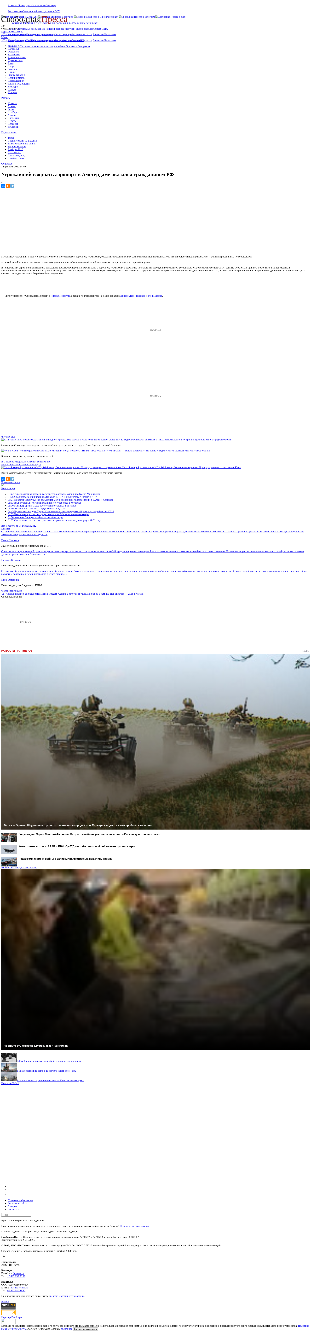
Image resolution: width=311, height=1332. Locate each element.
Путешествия (15, 60)
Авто (10, 63)
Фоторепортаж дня (11, 590)
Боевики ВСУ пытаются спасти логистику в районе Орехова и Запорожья (49, 46)
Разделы (5, 98)
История (12, 92)
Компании (13, 126)
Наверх (5, 1301)
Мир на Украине (17, 146)
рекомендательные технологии (67, 1296)
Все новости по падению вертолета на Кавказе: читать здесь (50, 1080)
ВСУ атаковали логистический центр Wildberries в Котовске (44, 502)
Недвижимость (16, 77)
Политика (13, 48)
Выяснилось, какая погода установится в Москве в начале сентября (48, 514)
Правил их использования (134, 1226)
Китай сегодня (16, 158)
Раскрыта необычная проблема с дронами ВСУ (34, 11)
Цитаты (12, 121)
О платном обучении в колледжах (20, 571)
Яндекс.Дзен (127, 295)
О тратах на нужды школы (16, 551)
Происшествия (16, 80)
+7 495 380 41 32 (16, 1290)
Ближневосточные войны (22, 143)
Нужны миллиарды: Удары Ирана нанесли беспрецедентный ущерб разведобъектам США (58, 28)
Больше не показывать (85, 1329)
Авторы (12, 115)
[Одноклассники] (8, 186)
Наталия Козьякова (11, 560)
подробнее (66, 1328)
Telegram (140, 295)
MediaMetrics (155, 295)
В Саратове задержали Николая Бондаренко (25, 461)
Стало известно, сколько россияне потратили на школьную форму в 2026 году (54, 520)
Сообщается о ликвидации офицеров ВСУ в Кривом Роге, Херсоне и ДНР (52, 496)
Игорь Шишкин (10, 540)
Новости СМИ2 (10, 1083)
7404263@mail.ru (18, 1287)
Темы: (11, 137)
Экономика (14, 54)
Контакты (13, 1209)
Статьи (12, 106)
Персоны (13, 123)
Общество (13, 51)
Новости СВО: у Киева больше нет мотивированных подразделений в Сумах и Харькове (60, 499)
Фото (11, 109)
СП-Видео (13, 112)
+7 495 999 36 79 (16, 1276)
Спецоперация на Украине (22, 140)
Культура (13, 86)
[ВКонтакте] (3, 186)
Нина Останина (10, 579)
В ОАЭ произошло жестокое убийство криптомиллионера (49, 1061)
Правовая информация (20, 1200)
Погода (12, 89)
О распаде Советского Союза (17, 531)
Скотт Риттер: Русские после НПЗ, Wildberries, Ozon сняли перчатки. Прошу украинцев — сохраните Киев (181, 467)
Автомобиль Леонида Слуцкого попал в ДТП (36, 508)
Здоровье (13, 69)
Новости (12, 103)
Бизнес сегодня (16, 75)
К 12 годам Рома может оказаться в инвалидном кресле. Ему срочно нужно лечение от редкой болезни (175, 439)
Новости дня (8, 488)
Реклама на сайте (17, 1203)
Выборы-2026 (15, 149)
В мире (12, 72)
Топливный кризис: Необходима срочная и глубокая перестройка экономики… (47, 34)
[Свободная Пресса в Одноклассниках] (96, 16)
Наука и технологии (19, 83)
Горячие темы (9, 132)
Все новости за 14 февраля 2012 (18, 525)
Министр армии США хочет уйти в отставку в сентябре (42, 505)
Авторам (12, 1206)
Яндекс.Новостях (60, 295)
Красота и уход (16, 155)
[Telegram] (12, 186)
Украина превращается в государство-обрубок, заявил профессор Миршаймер (54, 494)
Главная (12, 45)
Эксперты (13, 118)
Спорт (11, 66)
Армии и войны (17, 57)
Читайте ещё (8, 436)
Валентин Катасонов (104, 34)
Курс (4, 31)
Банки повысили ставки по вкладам (21, 464)
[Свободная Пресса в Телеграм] (137, 16)
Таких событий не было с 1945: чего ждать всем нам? (46, 1070)
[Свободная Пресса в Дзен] (170, 16)
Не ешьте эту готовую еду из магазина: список (36, 1045)
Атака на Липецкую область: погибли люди (32, 5)
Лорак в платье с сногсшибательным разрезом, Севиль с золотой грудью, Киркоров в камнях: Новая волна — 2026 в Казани (75, 593)
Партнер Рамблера (11, 1317)
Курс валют (14, 152)
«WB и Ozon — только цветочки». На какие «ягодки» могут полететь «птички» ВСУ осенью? (159, 450)
